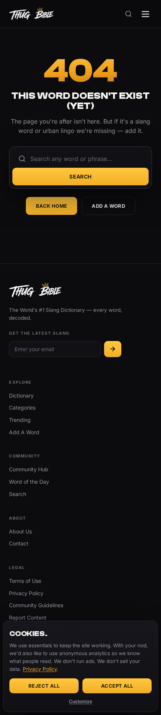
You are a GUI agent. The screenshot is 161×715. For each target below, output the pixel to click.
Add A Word (108, 206)
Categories (22, 407)
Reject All (44, 686)
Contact (18, 543)
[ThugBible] (31, 13)
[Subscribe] (112, 349)
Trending (20, 420)
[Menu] (145, 14)
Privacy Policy (26, 593)
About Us (20, 531)
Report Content (27, 617)
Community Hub (28, 469)
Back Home (51, 206)
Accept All (117, 686)
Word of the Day (29, 481)
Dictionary (21, 395)
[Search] (128, 14)
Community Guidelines (36, 605)
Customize (80, 701)
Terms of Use (25, 581)
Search (80, 176)
